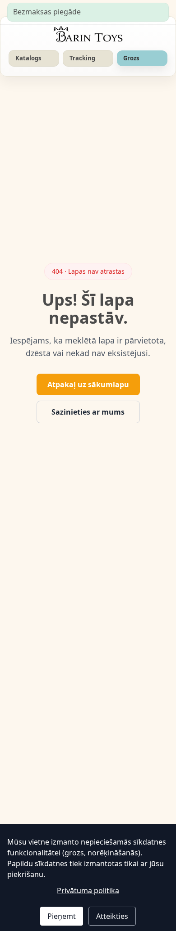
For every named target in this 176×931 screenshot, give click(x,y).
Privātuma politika (88, 890)
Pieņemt (61, 916)
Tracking (82, 58)
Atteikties (112, 916)
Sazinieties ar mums (88, 412)
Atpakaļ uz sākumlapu (88, 384)
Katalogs (28, 58)
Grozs (131, 58)
